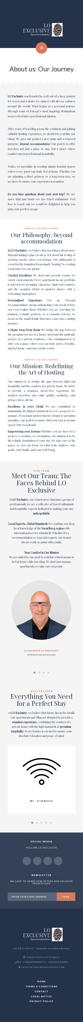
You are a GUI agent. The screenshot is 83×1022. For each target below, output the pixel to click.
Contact (41, 991)
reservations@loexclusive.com (43, 967)
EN (66, 11)
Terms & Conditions (41, 986)
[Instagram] (27, 861)
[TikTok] (58, 861)
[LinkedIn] (47, 861)
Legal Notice (41, 996)
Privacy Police (41, 1001)
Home (41, 981)
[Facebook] (37, 861)
